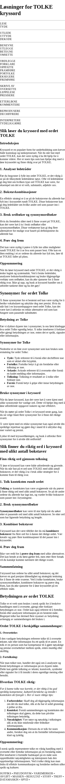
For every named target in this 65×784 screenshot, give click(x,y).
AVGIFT (5, 776)
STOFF (47, 776)
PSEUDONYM (22, 773)
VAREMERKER (43, 773)
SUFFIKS (5, 773)
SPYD (24, 779)
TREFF (58, 776)
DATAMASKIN (9, 779)
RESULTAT (33, 776)
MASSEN (18, 776)
